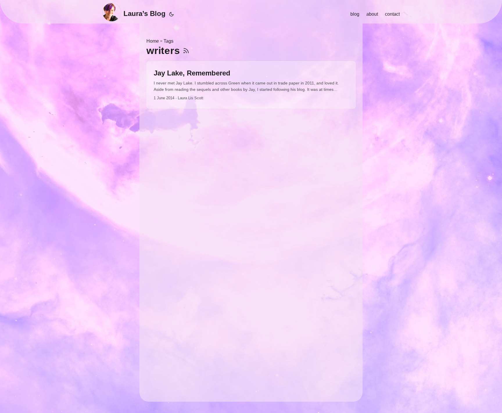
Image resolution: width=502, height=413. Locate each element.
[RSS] (186, 50)
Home (152, 41)
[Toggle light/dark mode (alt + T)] (171, 14)
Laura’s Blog (144, 13)
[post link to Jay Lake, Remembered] (251, 85)
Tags (168, 41)
